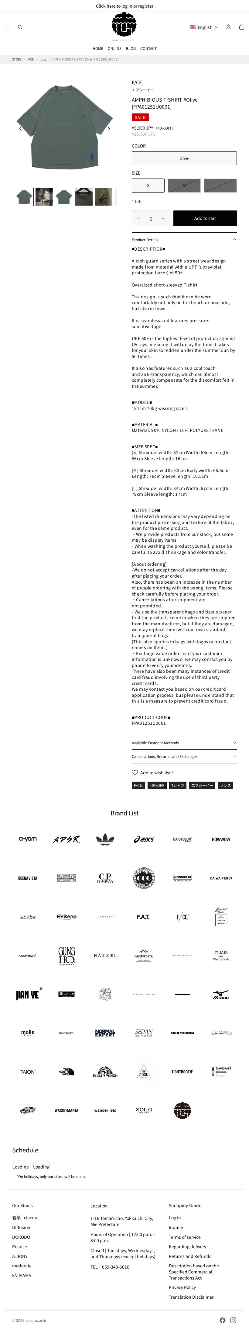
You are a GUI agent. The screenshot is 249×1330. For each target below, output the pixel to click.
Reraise (19, 1246)
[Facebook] (222, 1320)
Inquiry (176, 1227)
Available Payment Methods (155, 742)
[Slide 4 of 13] (83, 197)
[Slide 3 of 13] (64, 197)
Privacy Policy (182, 1287)
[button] (204, 27)
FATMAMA (21, 1275)
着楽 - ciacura (25, 1218)
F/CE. (143, 85)
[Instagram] (233, 1320)
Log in (175, 1218)
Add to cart (205, 218)
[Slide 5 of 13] (103, 197)
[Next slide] (110, 129)
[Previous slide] (19, 129)
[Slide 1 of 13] (24, 197)
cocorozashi (36, 1320)
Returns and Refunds (190, 1256)
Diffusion (21, 1227)
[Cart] (241, 27)
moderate (22, 1266)
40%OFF (157, 785)
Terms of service (185, 1237)
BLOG (131, 48)
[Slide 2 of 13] (44, 197)
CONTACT (148, 48)
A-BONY (19, 1256)
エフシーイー (202, 785)
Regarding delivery (187, 1246)
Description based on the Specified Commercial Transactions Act (194, 1272)
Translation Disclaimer (191, 1297)
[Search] (20, 27)
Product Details (145, 239)
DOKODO (21, 1237)
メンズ (225, 785)
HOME (98, 48)
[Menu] (7, 27)
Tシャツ (177, 785)
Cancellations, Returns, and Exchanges (165, 756)
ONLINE (114, 48)
